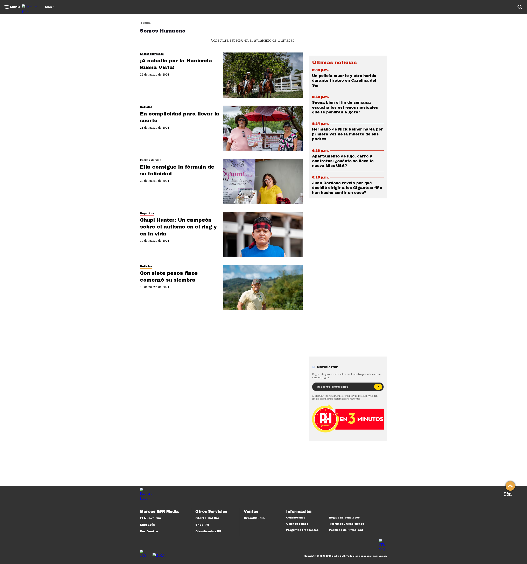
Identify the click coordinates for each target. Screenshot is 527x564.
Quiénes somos (297, 523)
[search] (520, 7)
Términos (348, 395)
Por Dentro (149, 531)
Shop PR (202, 524)
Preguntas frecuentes (302, 530)
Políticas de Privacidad (346, 530)
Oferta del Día (207, 518)
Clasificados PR (208, 531)
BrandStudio (254, 518)
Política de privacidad (366, 395)
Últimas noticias (334, 62)
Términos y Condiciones (346, 523)
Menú (15, 7)
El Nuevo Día (150, 518)
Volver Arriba (508, 494)
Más (48, 7)
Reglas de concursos (344, 517)
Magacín (147, 524)
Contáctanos (295, 517)
